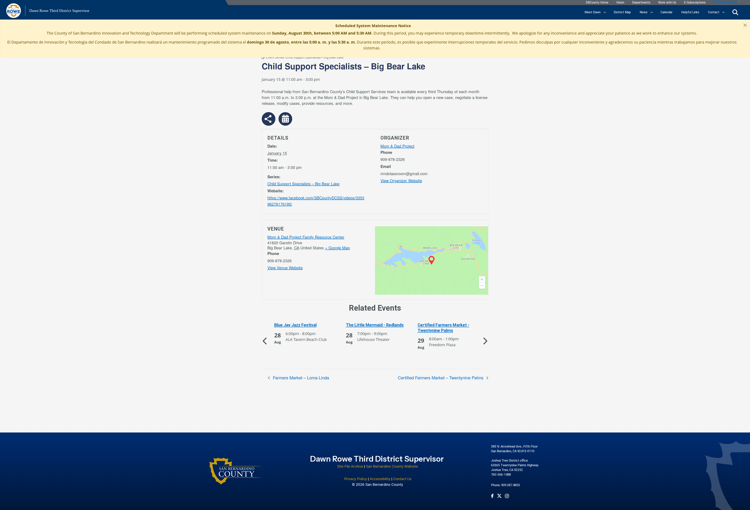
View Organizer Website (401, 180)
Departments (641, 2)
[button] (482, 279)
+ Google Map (337, 248)
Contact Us (402, 479)
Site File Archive (350, 466)
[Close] (745, 25)
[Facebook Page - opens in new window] (492, 495)
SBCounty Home (597, 2)
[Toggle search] (735, 12)
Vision (620, 2)
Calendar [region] (666, 12)
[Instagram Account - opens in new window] (507, 495)
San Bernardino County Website (392, 466)
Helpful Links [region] (690, 12)
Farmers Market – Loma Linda (300, 377)
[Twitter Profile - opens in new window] (499, 495)
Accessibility (380, 479)
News (643, 12)
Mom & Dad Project (397, 146)
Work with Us (667, 2)
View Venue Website (285, 267)
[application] (431, 260)
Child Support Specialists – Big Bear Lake (303, 183)
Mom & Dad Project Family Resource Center (305, 237)
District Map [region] (622, 12)
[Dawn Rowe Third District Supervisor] (236, 471)
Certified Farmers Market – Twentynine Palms (441, 377)
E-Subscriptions (695, 2)
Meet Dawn (593, 12)
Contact (713, 12)
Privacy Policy (355, 479)
